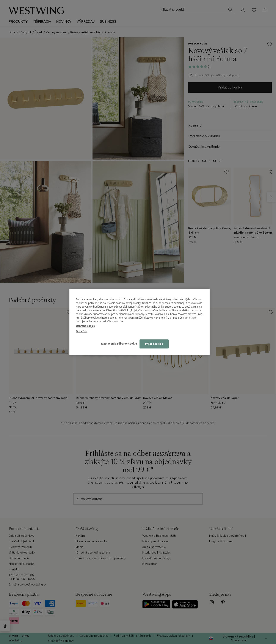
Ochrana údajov (85, 326)
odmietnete (189, 317)
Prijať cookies (154, 343)
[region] (139, 322)
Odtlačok (81, 331)
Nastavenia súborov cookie (119, 343)
